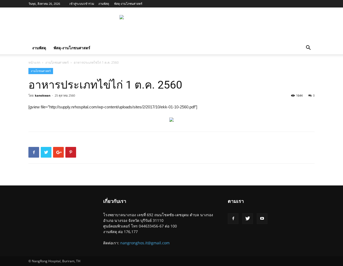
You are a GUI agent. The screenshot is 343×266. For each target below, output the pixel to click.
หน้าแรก (34, 62)
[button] (308, 48)
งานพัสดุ (103, 4)
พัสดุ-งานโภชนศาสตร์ (128, 4)
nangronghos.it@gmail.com (145, 242)
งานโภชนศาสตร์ (57, 62)
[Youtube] (262, 218)
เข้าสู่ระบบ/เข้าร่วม (81, 4)
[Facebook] (233, 218)
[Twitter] (247, 218)
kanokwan (42, 95)
